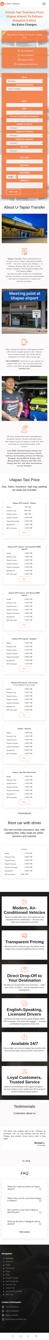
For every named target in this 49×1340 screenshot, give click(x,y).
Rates (8, 1265)
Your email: (24, 165)
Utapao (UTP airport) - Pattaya (24, 503)
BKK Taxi (9, 1295)
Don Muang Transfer (14, 1291)
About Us (9, 1262)
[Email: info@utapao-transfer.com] (20, 1336)
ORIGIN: (24, 77)
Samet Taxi (10, 1288)
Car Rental (10, 1268)
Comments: (24, 180)
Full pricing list (24, 813)
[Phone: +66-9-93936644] (13, 1336)
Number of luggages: (24, 139)
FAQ (7, 1275)
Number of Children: (24, 132)
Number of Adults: (24, 124)
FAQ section (24, 1232)
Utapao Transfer (15, 259)
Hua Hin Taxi (11, 1285)
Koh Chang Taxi (12, 1281)
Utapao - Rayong (24, 729)
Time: (24, 109)
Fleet (8, 1271)
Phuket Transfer (12, 1278)
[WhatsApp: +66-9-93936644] (28, 1336)
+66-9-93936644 (12, 361)
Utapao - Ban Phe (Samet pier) (24, 772)
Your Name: (25, 158)
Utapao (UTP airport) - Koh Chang (24, 683)
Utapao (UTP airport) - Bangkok (24, 639)
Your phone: (24, 173)
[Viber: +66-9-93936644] (36, 1336)
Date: (24, 101)
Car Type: (24, 147)
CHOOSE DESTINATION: (24, 85)
